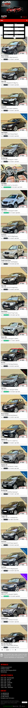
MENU (2, 20)
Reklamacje (4, 672)
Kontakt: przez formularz (7, 698)
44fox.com (23, 706)
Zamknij (24, 702)
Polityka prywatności (6, 667)
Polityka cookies (5, 669)
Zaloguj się (24, 17)
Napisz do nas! (10, 706)
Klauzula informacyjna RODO (8, 670)
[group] (14, 7)
